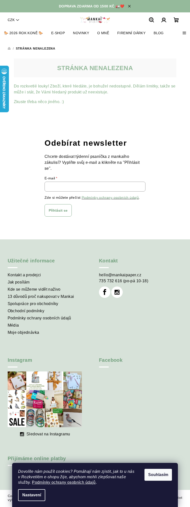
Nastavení (31, 495)
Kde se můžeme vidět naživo (34, 289)
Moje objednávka (23, 332)
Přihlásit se (58, 210)
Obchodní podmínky (26, 311)
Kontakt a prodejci (24, 275)
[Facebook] (104, 292)
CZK (11, 20)
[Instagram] (117, 292)
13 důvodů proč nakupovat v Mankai (41, 296)
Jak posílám (19, 282)
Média (13, 325)
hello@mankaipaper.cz (120, 275)
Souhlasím (158, 475)
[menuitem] (23, 33)
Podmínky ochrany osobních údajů (63, 482)
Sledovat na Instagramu (48, 434)
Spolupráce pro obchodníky (33, 304)
